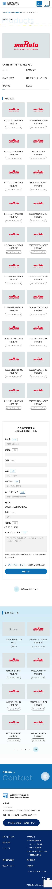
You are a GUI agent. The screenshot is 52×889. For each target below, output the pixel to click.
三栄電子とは (8, 836)
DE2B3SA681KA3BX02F (13, 338)
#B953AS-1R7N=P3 (13, 671)
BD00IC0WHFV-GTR (14, 639)
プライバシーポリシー (17, 564)
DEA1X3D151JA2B (38, 151)
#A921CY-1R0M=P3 (13, 702)
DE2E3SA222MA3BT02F (38, 276)
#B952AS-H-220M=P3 (38, 702)
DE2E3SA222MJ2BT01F (38, 307)
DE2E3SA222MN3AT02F (38, 338)
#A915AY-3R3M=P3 (38, 733)
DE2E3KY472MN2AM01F (13, 120)
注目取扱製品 (8, 859)
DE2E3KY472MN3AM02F (13, 151)
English (30, 865)
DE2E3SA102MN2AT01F (38, 214)
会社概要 (6, 842)
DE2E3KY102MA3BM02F (13, 401)
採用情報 (31, 859)
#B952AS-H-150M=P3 (38, 639)
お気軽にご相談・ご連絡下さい (21, 822)
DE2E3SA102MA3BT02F (13, 214)
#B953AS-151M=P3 (13, 733)
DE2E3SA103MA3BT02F (38, 245)
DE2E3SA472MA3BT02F (38, 401)
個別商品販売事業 (35, 855)
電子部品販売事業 (35, 840)
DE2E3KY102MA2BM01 (14, 370)
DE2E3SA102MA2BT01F (13, 183)
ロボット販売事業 (35, 848)
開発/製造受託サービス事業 (38, 851)
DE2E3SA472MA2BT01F (38, 370)
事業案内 (31, 836)
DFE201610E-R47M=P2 (38, 183)
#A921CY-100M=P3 (38, 671)
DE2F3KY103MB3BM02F (38, 120)
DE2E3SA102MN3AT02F (13, 245)
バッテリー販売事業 (35, 844)
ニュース (6, 848)
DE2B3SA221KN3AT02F (13, 307)
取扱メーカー (8, 865)
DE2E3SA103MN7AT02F (13, 276)
